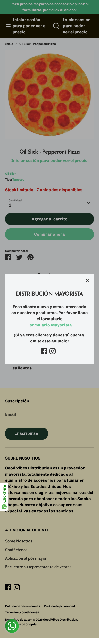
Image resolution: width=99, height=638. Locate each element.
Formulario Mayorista (49, 325)
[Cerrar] (87, 280)
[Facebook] (44, 351)
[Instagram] (53, 351)
